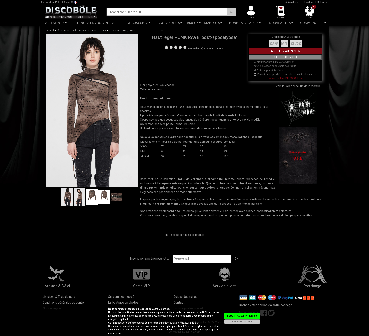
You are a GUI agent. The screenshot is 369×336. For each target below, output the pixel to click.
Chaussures (137, 23)
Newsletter (292, 2)
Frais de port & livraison (269, 70)
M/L (284, 43)
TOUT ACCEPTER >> (242, 316)
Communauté (312, 23)
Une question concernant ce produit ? (277, 66)
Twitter (323, 2)
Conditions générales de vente (63, 302)
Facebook (309, 2)
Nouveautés (280, 23)
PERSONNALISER (242, 321)
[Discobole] (70, 11)
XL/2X (296, 43)
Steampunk (63, 30)
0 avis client (194, 48)
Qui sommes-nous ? (121, 297)
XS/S (274, 43)
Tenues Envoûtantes (95, 23)
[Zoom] (92, 110)
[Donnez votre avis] (212, 48)
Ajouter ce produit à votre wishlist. (275, 61)
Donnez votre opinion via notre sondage (265, 305)
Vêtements (55, 23)
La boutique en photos (123, 302)
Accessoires (168, 23)
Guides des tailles (185, 297)
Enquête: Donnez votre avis (295, 28)
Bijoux (193, 23)
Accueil (50, 30)
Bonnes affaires (243, 23)
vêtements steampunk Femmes (89, 30)
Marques (212, 23)
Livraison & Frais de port (59, 297)
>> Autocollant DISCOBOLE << (285, 78)
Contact (179, 302)
